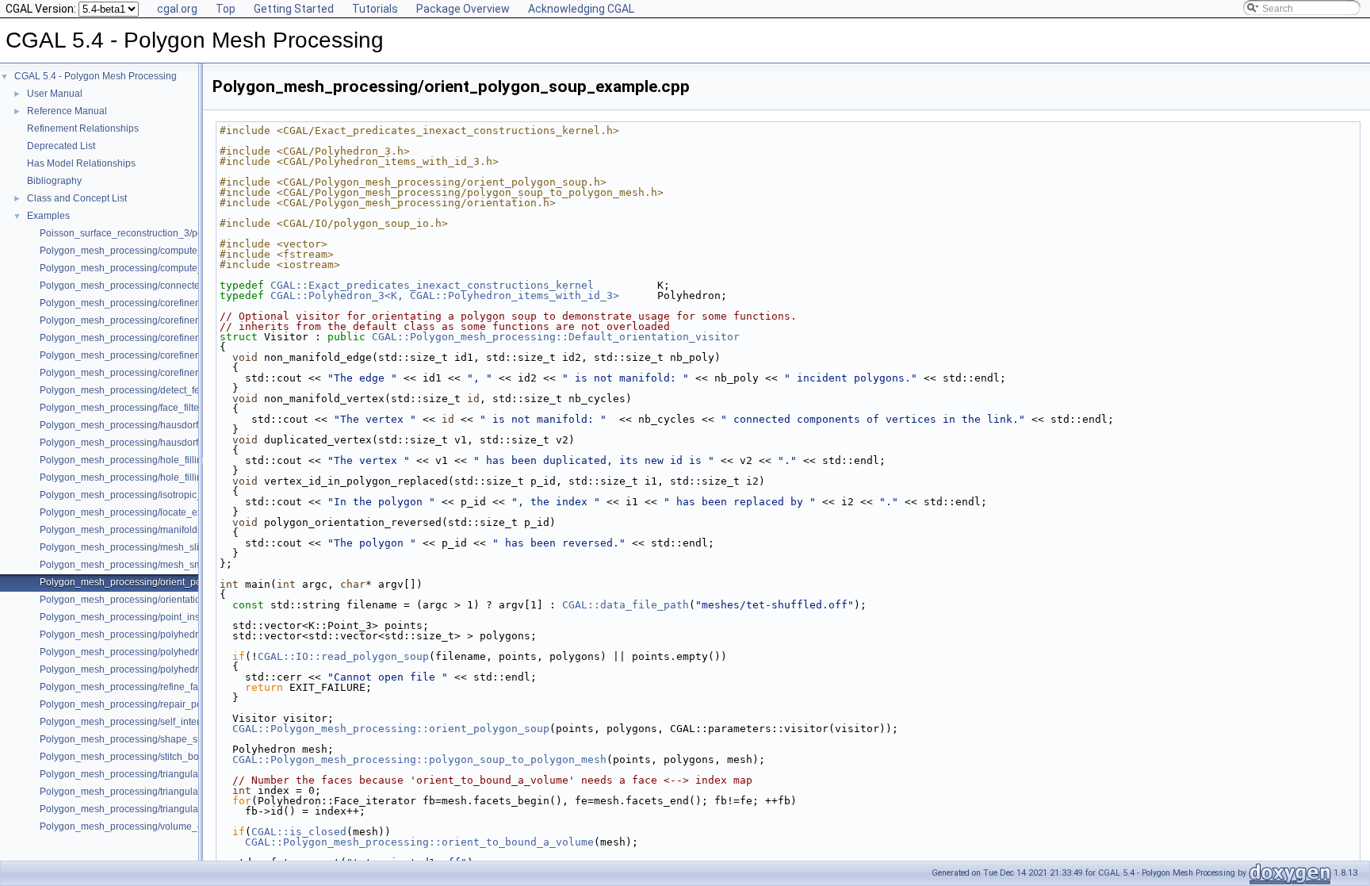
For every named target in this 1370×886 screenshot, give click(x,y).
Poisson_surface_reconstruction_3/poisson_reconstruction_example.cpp (197, 233)
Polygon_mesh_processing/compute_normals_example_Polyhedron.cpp (197, 268)
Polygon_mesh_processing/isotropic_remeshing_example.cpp (174, 495)
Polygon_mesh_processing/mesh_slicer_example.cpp (157, 547)
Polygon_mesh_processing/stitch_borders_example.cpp (161, 756)
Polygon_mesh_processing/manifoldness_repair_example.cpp (175, 529)
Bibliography (54, 180)
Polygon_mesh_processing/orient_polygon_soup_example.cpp (176, 582)
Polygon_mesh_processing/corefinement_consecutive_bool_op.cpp (186, 303)
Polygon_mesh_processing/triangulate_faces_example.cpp (168, 774)
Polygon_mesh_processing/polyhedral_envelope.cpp (155, 634)
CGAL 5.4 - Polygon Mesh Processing (95, 76)
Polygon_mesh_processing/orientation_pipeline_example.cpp (174, 599)
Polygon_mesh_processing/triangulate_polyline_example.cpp (173, 809)
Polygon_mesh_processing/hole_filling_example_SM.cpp (164, 477)
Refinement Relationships (83, 128)
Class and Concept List (77, 198)
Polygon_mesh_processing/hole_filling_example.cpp (154, 460)
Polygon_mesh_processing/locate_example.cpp (143, 512)
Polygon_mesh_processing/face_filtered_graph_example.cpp (172, 407)
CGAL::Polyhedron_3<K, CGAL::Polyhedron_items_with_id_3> (444, 295)
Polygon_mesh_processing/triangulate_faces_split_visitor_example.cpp (195, 791)
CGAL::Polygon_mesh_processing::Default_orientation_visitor (556, 337)
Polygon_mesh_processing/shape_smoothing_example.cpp (169, 739)
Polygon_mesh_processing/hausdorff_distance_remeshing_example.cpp (197, 442)
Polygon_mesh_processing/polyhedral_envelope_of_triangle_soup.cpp (194, 669)
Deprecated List (61, 146)
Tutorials (375, 8)
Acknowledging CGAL (581, 8)
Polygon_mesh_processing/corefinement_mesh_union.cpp (167, 337)
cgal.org (177, 8)
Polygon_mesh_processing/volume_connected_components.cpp (180, 826)
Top (225, 8)
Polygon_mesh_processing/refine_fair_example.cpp (152, 686)
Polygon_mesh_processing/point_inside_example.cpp (157, 617)
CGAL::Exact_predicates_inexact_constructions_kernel (432, 285)
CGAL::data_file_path (625, 605)
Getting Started (294, 8)
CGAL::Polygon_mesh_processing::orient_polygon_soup (390, 728)
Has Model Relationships (81, 163)
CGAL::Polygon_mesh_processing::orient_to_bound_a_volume (419, 842)
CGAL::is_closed (298, 832)
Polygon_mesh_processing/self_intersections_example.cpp (168, 721)
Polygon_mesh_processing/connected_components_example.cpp (182, 285)
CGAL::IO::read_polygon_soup (343, 656)
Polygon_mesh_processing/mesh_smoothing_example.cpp (168, 564)
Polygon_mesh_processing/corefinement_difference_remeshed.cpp (186, 320)
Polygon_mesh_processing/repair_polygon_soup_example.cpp (177, 704)
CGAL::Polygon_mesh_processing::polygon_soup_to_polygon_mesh (419, 759)
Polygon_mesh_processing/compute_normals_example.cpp (169, 250)
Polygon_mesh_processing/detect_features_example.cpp (164, 390)
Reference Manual (67, 111)
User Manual (54, 93)
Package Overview (463, 8)
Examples (48, 215)
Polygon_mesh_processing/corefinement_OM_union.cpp (162, 372)
